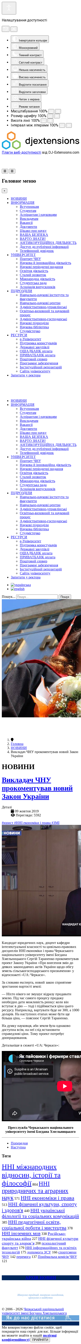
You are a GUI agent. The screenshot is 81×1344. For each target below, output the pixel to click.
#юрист (8, 823)
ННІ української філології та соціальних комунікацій (40, 1213)
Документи (28, 227)
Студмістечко (30, 331)
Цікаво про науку (33, 231)
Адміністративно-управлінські (43, 307)
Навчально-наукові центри (40, 303)
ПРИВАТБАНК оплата (37, 355)
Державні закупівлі (34, 347)
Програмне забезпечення (39, 363)
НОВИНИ (19, 198)
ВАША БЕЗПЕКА (34, 235)
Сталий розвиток (33, 275)
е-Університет (30, 339)
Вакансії (26, 223)
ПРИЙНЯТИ (40, 1340)
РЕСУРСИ (19, 335)
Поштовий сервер (33, 359)
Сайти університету (35, 371)
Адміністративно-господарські (43, 319)
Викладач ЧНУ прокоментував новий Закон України (37, 788)
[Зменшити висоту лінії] (44, 120)
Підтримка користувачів (38, 343)
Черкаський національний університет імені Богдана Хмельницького (34, 1311)
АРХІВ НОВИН (40, 1277)
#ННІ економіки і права (33, 823)
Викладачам (29, 219)
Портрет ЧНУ (30, 259)
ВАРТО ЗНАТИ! (33, 239)
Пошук (65, 597)
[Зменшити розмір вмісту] (51, 111)
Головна (17, 744)
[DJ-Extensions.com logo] (40, 148)
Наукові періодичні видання (41, 267)
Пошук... (8, 597)
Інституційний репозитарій (41, 367)
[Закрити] (13, 29)
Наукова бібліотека (34, 327)
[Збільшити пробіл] (69, 125)
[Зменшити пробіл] (62, 125)
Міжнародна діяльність (37, 279)
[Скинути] (5, 29)
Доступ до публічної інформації (44, 247)
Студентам (28, 211)
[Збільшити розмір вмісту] (58, 111)
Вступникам (29, 207)
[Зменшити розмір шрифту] (50, 116)
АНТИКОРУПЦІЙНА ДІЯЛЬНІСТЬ (48, 243)
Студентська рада (33, 283)
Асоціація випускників (37, 287)
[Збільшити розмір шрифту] (57, 116)
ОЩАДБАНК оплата (36, 351)
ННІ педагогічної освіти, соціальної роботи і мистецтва (34, 1224)
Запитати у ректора (25, 375)
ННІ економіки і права (47, 1198)
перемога (23, 1257)
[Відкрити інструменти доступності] (9, 8)
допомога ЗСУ (39, 1252)
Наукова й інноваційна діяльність (45, 263)
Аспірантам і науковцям (38, 215)
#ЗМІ (55, 823)
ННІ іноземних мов (21, 1233)
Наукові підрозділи (34, 323)
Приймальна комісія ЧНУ (57, 1257)
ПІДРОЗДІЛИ (21, 291)
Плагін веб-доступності (21, 152)
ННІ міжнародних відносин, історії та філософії (31, 1175)
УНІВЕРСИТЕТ (23, 255)
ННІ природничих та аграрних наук (35, 1190)
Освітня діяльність (34, 271)
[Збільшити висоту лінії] (50, 120)
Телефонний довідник (37, 251)
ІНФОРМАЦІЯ (22, 202)
